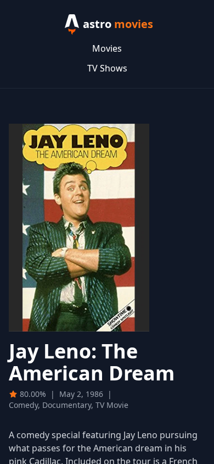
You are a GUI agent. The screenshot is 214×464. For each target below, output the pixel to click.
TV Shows (107, 68)
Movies (107, 48)
